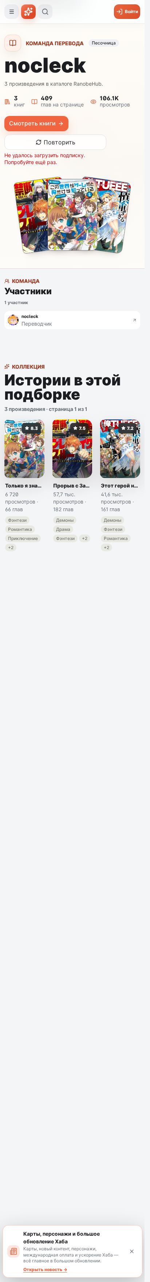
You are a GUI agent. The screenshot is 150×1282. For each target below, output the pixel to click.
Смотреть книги (32, 123)
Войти (131, 11)
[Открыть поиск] (45, 11)
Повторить (59, 142)
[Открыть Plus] (28, 11)
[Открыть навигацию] (11, 11)
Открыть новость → (45, 1269)
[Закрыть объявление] (132, 1251)
